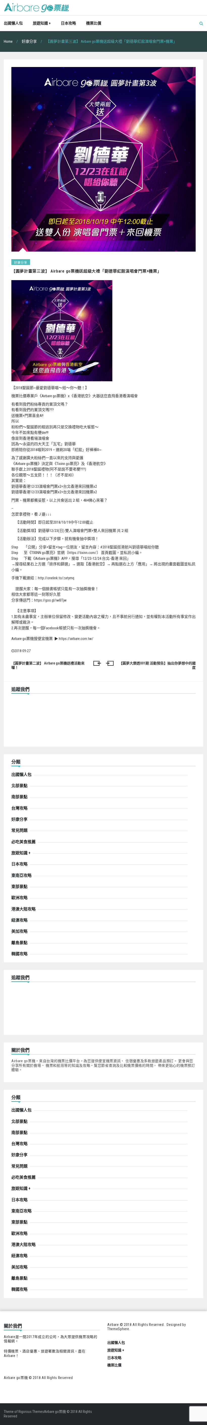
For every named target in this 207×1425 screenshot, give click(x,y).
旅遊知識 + (42, 23)
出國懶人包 (13, 23)
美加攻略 (19, 931)
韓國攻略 (19, 953)
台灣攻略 (19, 808)
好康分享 (20, 262)
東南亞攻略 (21, 875)
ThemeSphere (118, 1329)
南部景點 (19, 796)
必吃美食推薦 (23, 841)
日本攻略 (68, 23)
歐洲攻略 (19, 897)
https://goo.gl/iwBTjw (50, 600)
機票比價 (93, 23)
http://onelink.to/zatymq (56, 578)
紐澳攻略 (19, 920)
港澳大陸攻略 (23, 909)
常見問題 (19, 830)
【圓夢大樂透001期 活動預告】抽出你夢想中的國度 (157, 665)
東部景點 (19, 886)
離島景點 (19, 942)
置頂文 (55, 404)
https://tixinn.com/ (82, 552)
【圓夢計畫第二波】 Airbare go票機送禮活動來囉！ (48, 665)
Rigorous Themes (31, 1412)
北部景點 (19, 785)
